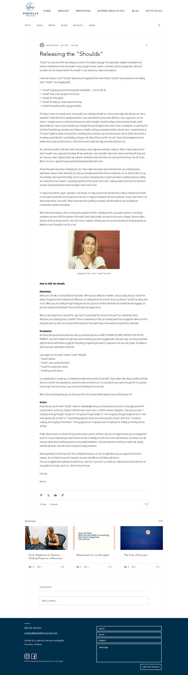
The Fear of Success (135, 555)
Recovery (64, 25)
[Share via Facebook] (41, 495)
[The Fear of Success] (141, 538)
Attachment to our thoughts (92, 555)
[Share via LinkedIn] (55, 495)
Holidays (92, 25)
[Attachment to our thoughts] (94, 538)
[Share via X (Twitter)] (48, 495)
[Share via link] (62, 495)
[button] (159, 25)
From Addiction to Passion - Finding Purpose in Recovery (45, 556)
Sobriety (40, 25)
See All (160, 520)
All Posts (28, 25)
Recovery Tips (78, 25)
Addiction (51, 25)
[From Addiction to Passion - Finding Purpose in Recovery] (46, 538)
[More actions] (146, 45)
